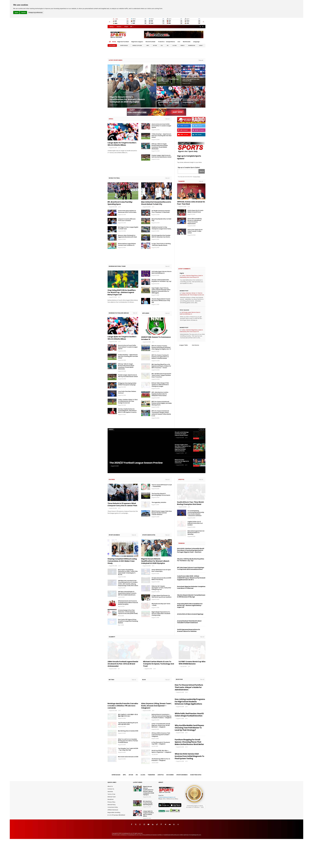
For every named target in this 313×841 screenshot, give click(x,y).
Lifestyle (161, 775)
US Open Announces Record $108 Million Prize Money (161, 578)
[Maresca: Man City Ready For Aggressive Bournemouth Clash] (112, 237)
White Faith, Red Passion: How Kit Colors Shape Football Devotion (189, 714)
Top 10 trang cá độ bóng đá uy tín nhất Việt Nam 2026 (128, 723)
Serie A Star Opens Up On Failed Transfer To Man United (195, 231)
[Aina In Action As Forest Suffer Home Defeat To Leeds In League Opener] (193, 97)
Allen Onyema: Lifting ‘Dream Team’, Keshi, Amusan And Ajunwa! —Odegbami (156, 705)
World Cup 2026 (137, 45)
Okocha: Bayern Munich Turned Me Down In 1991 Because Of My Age (161, 300)
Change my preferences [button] (35, 12)
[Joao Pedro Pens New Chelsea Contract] (112, 393)
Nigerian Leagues (137, 41)
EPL (168, 45)
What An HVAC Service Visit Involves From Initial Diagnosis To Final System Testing (189, 756)
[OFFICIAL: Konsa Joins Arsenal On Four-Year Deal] (191, 191)
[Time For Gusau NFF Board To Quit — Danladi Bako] (145, 487)
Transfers (161, 41)
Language (196, 41)
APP (131, 26)
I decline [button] (23, 12)
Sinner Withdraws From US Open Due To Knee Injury (161, 570)
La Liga (175, 45)
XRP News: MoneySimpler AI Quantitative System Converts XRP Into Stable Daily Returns (127, 593)
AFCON (155, 45)
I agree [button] (16, 12)
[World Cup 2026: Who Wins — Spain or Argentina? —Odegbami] (145, 753)
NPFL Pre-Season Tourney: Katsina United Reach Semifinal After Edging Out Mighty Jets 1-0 (161, 347)
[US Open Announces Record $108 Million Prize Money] (145, 580)
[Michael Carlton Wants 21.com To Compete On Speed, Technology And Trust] (159, 650)
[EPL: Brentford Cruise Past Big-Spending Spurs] (168, 75)
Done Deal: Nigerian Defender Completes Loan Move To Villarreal (191, 587)
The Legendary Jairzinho (159, 502)
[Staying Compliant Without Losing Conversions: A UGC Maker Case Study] (123, 547)
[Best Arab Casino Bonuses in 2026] (112, 759)
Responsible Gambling (114, 812)
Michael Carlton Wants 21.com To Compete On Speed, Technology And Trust (158, 664)
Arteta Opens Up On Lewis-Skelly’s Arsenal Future (196, 211)
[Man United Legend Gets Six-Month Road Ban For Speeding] (181, 533)
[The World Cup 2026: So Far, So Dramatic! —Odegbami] (145, 761)
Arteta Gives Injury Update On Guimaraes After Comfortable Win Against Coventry (127, 211)
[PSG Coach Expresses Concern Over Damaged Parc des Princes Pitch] (193, 75)
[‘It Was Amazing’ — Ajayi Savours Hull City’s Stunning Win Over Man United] (145, 136)
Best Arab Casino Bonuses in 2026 (128, 756)
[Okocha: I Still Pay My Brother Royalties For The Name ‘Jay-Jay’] (145, 282)
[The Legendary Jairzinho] (145, 504)
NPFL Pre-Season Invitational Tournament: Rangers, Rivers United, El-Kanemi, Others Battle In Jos (161, 413)
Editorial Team (112, 797)
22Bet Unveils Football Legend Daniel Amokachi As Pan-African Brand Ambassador (123, 664)
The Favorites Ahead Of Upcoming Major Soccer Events (161, 494)
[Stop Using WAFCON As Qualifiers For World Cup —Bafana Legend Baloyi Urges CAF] (123, 279)
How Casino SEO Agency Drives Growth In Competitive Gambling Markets (128, 621)
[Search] (202, 26)
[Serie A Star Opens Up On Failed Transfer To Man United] (181, 232)
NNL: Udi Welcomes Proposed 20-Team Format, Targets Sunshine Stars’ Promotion (161, 375)
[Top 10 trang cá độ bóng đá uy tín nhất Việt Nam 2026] (112, 725)
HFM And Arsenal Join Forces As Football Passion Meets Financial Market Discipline (128, 602)
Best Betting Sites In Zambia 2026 (128, 731)
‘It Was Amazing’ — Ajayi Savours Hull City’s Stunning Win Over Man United (161, 135)
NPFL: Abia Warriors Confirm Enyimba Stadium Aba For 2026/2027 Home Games (160, 393)
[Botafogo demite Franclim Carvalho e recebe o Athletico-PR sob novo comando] (123, 692)
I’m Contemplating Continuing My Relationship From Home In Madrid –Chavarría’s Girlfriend (196, 513)
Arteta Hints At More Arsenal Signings (190, 614)
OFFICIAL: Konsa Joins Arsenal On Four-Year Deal (191, 203)
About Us (110, 786)
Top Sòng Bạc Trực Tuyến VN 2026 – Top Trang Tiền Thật (128, 749)
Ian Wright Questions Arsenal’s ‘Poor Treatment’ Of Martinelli (161, 211)
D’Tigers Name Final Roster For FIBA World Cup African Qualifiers (161, 596)
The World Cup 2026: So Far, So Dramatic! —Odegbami (161, 759)
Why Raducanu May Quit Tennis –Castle (161, 604)
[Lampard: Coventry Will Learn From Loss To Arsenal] (112, 221)
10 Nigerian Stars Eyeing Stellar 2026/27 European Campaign (127, 384)
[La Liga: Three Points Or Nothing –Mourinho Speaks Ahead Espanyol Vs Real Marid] (145, 246)
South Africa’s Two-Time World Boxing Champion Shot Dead (190, 503)
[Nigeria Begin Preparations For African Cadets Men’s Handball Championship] (145, 614)
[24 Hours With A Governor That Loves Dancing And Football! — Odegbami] (145, 735)
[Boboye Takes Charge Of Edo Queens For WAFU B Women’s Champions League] (145, 385)
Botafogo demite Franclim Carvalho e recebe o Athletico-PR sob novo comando (123, 705)
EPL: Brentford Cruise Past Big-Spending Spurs (168, 80)
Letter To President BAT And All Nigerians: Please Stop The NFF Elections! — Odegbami (161, 725)
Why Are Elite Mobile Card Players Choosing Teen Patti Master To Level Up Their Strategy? (189, 727)
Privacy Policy (111, 802)
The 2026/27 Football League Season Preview (136, 462)
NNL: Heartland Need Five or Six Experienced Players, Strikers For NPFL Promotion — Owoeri (161, 366)
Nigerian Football (123, 41)
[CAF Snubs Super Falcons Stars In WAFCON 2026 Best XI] (145, 274)
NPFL (148, 45)
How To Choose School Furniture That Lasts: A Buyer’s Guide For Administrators (189, 687)
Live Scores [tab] (195, 345)
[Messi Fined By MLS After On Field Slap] (145, 221)
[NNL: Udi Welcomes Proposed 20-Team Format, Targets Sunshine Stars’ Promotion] (145, 376)
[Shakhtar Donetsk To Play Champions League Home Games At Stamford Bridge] (145, 229)
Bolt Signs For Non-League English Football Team (128, 228)
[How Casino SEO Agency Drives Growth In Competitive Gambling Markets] (112, 622)
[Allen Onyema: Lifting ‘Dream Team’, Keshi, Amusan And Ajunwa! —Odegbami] (156, 692)
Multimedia (186, 41)
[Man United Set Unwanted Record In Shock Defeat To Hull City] (156, 191)
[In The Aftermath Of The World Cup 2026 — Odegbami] (145, 744)
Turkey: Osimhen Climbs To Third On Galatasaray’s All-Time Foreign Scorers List (127, 401)
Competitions (170, 41)
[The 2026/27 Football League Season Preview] (140, 450)
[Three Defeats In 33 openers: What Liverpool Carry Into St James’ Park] (123, 492)
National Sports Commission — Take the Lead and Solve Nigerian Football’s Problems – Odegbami (161, 716)
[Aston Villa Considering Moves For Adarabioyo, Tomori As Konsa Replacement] (181, 221)
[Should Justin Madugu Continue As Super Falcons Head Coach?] (199, 435)
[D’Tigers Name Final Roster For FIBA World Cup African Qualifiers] (145, 597)
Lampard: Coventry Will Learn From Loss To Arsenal (127, 219)
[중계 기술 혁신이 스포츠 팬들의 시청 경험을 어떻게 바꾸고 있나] (112, 716)
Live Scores (112, 45)
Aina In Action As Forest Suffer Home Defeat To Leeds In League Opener (193, 100)
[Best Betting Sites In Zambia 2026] (112, 733)
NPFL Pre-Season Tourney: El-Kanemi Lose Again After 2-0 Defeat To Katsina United (160, 356)
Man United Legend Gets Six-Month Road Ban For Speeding (196, 532)
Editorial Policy (112, 804)
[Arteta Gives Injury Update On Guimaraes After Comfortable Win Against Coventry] (112, 213)
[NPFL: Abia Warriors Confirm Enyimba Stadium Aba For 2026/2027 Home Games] (145, 394)
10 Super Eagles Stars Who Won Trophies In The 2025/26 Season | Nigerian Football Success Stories (183, 448)
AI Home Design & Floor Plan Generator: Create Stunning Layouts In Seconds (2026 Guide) (128, 611)
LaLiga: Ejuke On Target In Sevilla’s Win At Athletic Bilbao (168, 101)
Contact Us (111, 789)
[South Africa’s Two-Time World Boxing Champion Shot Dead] (191, 492)
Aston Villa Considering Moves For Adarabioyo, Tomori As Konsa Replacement (195, 221)
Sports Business (182, 775)
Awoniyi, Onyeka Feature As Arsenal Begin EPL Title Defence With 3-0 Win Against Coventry (127, 410)
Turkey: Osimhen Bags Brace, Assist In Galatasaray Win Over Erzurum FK (191, 276)
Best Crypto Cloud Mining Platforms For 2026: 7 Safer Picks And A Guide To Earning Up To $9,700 (128, 572)
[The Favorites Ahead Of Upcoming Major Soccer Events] (145, 496)
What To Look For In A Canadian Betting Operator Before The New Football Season (128, 740)
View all (201, 60)
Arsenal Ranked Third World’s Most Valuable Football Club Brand (189, 622)
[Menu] (110, 41)
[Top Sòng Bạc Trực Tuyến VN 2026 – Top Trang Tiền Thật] (112, 750)
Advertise (110, 791)
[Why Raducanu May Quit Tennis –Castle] (145, 606)
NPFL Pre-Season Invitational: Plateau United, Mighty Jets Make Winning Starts (162, 403)
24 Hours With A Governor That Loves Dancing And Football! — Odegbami (161, 734)
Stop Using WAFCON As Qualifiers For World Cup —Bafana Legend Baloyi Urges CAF (122, 292)
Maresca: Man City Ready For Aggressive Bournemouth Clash (127, 236)
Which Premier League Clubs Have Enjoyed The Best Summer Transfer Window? (162, 512)
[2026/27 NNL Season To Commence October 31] (156, 326)
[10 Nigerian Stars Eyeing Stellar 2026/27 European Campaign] (112, 385)
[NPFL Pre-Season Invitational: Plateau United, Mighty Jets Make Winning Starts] (145, 404)
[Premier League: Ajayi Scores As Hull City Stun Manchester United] (145, 157)
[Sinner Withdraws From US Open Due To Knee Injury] (145, 572)
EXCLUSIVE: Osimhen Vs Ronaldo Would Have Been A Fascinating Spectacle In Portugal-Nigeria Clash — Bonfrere (190, 550)
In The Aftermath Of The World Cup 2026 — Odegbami (161, 743)
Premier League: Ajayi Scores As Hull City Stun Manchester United (161, 156)
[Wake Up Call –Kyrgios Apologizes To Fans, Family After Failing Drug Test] (145, 588)
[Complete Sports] (118, 34)
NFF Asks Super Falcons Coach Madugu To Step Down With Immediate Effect (190, 568)
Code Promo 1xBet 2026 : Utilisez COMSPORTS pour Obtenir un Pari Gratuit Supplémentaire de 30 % (191, 578)
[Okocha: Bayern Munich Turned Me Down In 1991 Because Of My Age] (145, 301)
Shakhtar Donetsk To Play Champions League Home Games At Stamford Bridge (161, 228)
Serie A (182, 45)
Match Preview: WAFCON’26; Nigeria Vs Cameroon (182, 461)
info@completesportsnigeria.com (167, 797)
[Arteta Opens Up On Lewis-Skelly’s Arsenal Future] (181, 212)
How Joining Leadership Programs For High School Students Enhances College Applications (190, 701)
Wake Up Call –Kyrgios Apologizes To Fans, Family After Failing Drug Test (161, 587)
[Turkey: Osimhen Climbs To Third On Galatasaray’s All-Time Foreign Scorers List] (112, 402)
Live (179, 41)
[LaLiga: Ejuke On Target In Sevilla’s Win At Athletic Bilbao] (168, 97)
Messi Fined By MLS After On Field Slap (161, 219)
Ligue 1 (201, 45)
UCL (162, 45)
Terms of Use (111, 794)
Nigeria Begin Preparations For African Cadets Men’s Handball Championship (161, 613)
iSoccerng (170, 775)
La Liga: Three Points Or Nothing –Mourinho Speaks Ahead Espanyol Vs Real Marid (161, 244)
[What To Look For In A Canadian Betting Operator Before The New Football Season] (112, 741)
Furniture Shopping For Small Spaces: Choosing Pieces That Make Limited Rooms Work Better (189, 741)
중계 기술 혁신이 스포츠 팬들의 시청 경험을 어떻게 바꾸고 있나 (128, 715)
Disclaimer (111, 799)
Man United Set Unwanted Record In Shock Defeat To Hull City (156, 203)
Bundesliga (191, 45)
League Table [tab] (183, 345)
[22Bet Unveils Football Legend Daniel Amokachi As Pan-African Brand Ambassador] (124, 650)
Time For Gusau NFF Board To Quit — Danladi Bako (162, 485)
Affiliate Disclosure (113, 810)
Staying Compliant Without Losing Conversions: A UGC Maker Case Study (122, 561)
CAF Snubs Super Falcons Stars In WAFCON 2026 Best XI (161, 272)
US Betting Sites (195, 775)
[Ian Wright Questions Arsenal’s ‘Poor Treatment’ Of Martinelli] (145, 213)
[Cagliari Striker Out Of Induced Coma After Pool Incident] (181, 524)
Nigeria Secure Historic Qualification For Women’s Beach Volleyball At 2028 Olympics (127, 99)
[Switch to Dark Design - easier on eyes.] (200, 26)
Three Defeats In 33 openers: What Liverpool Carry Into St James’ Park (122, 504)
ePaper (126, 26)
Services (119, 26)
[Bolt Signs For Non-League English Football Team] (112, 229)
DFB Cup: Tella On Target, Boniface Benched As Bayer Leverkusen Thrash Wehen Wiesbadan (160, 146)
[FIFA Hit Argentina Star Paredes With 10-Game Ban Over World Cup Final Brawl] (145, 237)
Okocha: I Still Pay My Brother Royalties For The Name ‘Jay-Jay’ (161, 280)
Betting (111, 26)
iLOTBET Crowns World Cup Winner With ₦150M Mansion (193, 663)
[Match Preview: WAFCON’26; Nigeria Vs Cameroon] (199, 463)
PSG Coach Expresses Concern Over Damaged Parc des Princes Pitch (193, 79)
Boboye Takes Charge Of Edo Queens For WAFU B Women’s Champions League (160, 384)
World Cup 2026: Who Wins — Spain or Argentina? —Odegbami (161, 751)
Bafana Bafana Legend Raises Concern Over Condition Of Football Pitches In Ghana (127, 244)
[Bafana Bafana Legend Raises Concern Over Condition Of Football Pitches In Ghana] (112, 246)
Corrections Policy (113, 807)
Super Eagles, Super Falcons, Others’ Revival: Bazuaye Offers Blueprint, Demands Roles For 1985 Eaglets (161, 290)
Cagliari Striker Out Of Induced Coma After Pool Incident (195, 523)
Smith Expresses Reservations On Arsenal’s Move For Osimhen (188, 630)
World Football (150, 41)
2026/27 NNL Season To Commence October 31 (156, 338)
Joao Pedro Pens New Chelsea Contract (127, 392)
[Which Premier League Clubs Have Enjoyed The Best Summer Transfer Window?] (145, 513)
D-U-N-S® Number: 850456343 (116, 815)
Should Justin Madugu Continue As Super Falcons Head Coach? (182, 433)
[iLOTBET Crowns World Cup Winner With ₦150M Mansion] (195, 650)
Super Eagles (124, 45)
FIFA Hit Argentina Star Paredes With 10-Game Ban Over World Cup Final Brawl (161, 236)
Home (114, 41)
